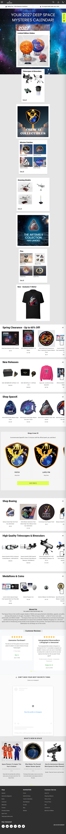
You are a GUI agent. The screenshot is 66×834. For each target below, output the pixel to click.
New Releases (10, 362)
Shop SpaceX (10, 396)
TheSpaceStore (18, 733)
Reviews (64, 16)
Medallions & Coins (13, 576)
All (62, 327)
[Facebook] (3, 826)
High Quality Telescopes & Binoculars (24, 535)
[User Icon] (58, 2)
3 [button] (34, 671)
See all (25, 100)
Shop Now (17, 475)
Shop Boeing (10, 501)
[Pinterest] (15, 826)
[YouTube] (19, 826)
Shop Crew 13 (33, 483)
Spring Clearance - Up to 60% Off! (21, 327)
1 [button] (31, 671)
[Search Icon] (53, 2)
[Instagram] (11, 826)
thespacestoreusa (29, 733)
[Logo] (9, 2)
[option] (16, 6)
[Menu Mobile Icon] (2, 2)
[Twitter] (7, 826)
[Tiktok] (23, 826)
